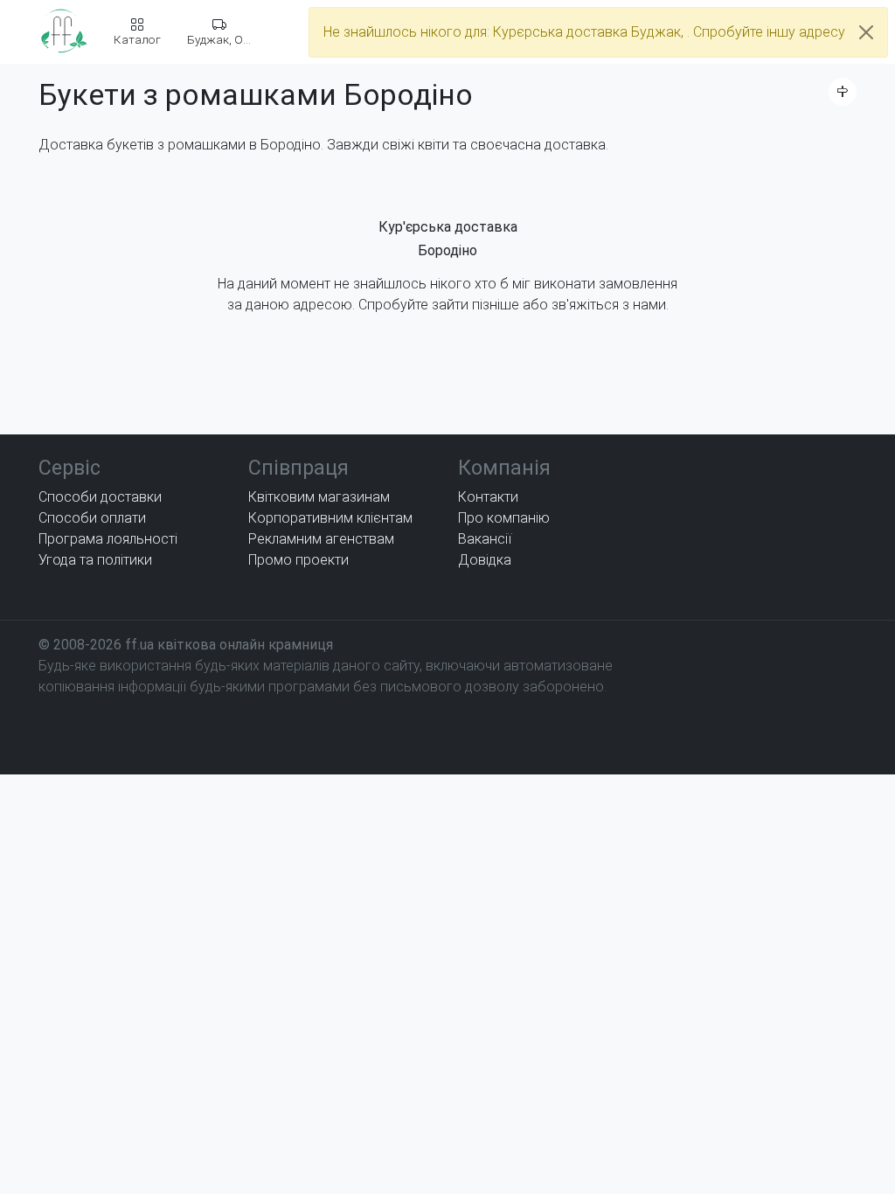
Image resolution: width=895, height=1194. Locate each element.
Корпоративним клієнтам (330, 518)
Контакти (488, 497)
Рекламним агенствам (321, 539)
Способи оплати (92, 518)
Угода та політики (95, 560)
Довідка (484, 560)
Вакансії (484, 539)
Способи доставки (100, 497)
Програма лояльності (107, 539)
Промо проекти (298, 560)
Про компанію (504, 518)
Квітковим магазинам (319, 497)
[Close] (866, 32)
